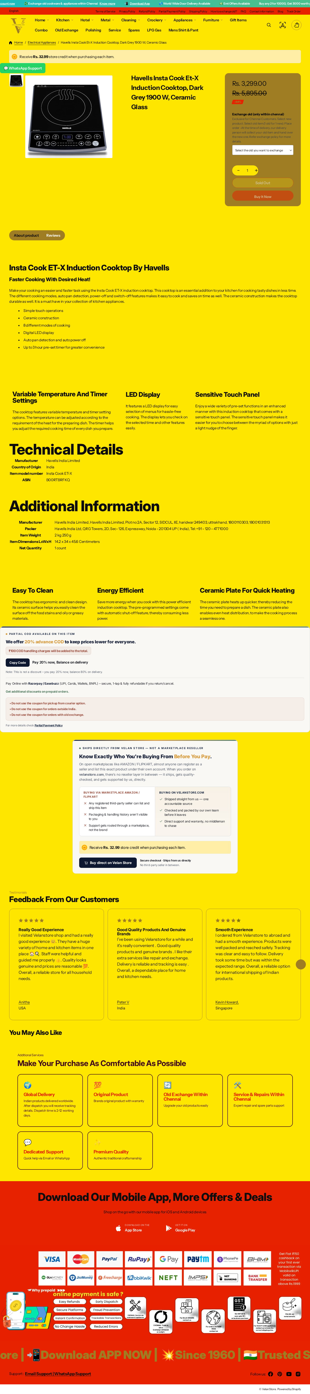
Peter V (123, 1002)
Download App (110, 3)
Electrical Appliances (42, 42)
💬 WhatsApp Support (23, 68)
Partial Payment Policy (49, 725)
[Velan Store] (18, 25)
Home (18, 42)
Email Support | (39, 1373)
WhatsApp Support (72, 1373)
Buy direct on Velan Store (111, 863)
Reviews (53, 235)
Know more (77, 3)
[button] (269, 25)
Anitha (24, 1002)
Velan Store (269, 1389)
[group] (16, 80)
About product (26, 235)
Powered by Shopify (289, 1389)
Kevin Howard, (227, 1002)
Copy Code (17, 662)
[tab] (26, 235)
